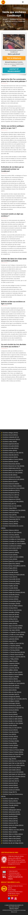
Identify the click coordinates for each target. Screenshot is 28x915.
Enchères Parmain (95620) (10, 736)
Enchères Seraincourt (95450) (11, 790)
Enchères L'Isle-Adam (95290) (11, 630)
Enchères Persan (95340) (10, 739)
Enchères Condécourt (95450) (11, 537)
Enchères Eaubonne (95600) (11, 552)
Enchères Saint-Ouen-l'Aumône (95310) (14, 776)
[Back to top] (24, 911)
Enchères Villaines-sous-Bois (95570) (13, 829)
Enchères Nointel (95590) (10, 725)
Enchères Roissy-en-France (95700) (13, 754)
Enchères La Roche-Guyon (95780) (13, 637)
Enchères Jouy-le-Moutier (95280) (12, 628)
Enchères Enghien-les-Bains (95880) (13, 557)
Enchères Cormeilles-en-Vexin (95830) (13, 541)
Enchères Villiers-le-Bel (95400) (11, 838)
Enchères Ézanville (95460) (10, 572)
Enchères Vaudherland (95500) (11, 814)
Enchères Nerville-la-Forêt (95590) (12, 716)
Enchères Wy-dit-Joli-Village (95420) (13, 843)
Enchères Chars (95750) (10, 515)
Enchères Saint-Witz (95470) (11, 781)
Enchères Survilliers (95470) (11, 798)
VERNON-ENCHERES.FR (16, 905)
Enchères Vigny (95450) (9, 827)
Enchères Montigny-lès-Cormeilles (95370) (15, 699)
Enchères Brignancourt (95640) (11, 499)
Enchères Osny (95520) (9, 734)
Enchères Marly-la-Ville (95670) (11, 681)
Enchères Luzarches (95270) (11, 668)
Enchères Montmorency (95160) (12, 705)
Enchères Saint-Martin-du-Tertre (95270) (14, 774)
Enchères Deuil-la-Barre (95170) (12, 548)
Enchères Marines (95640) (10, 679)
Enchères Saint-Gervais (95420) (12, 767)
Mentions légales (14, 908)
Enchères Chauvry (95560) (10, 523)
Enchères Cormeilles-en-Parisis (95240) (14, 539)
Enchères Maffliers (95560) (10, 670)
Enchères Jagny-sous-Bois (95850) (13, 625)
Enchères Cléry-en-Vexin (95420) (12, 532)
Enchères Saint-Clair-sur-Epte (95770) (13, 763)
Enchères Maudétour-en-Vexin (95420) (14, 683)
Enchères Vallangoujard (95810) (12, 810)
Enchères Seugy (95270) (10, 792)
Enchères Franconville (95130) (11, 579)
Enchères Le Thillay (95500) (11, 659)
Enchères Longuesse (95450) (11, 663)
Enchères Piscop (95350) (10, 743)
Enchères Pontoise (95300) (10, 745)
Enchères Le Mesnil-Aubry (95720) (12, 648)
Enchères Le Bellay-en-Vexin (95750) (13, 643)
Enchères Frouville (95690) (10, 588)
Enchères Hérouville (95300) (11, 621)
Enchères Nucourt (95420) (10, 730)
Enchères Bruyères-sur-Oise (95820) (13, 501)
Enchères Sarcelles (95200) (10, 787)
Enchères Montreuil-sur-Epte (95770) (13, 708)
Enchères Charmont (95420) (11, 512)
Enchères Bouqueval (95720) (11, 492)
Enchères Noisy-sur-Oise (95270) (12, 727)
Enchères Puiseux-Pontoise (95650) (13, 752)
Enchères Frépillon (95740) (10, 586)
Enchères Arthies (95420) (10, 450)
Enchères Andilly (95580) (10, 441)
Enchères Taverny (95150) (10, 801)
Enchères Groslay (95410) (10, 608)
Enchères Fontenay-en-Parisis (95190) (13, 574)
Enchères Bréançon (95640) (11, 497)
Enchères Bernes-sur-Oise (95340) (12, 472)
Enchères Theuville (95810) (10, 805)
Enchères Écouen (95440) (10, 554)
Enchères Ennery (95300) (10, 559)
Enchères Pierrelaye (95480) (11, 741)
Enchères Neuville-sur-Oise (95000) (13, 723)
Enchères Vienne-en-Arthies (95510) (13, 825)
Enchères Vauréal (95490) (10, 816)
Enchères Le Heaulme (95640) (11, 645)
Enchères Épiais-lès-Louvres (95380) (13, 561)
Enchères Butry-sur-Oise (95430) (12, 506)
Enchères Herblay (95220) (10, 619)
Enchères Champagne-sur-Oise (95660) (14, 510)
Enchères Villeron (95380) (10, 832)
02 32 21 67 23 (14, 895)
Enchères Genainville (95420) (11, 594)
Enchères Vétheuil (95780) (10, 821)
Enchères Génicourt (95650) (11, 597)
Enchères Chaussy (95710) (10, 521)
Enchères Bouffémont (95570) (11, 490)
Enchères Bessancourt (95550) (11, 477)
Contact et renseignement (14, 70)
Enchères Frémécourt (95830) (11, 583)
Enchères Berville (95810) (10, 475)
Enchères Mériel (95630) (10, 690)
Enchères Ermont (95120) (10, 570)
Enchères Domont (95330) (10, 550)
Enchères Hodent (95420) (10, 623)
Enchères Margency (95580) (11, 676)
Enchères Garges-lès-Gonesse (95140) (14, 592)
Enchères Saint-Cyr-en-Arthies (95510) (14, 765)
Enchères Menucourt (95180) (11, 688)
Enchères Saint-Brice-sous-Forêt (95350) (14, 761)
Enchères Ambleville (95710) (11, 437)
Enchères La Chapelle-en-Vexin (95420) (14, 632)
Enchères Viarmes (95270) (10, 823)
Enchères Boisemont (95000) (11, 483)
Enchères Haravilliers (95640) (11, 612)
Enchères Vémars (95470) (10, 818)
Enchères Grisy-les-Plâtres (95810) (12, 605)
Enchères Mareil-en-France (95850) (13, 674)
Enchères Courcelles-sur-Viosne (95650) (14, 543)
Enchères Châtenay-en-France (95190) (14, 517)
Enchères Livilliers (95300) (10, 661)
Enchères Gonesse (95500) (10, 599)
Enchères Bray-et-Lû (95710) (11, 495)
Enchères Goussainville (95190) (12, 601)
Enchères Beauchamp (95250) (11, 464)
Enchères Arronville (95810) (10, 448)
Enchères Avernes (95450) (10, 457)
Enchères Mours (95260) (10, 712)
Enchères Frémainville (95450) (11, 581)
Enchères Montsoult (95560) (11, 710)
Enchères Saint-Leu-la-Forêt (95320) (13, 772)
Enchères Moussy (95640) (10, 714)
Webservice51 (14, 911)
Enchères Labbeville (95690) (11, 639)
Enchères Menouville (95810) (11, 685)
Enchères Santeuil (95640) (10, 785)
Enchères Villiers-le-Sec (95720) (12, 841)
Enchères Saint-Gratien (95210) (12, 770)
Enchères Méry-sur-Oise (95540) (12, 692)
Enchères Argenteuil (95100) (11, 444)
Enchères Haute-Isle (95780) (11, 614)
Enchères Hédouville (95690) (11, 617)
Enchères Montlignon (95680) (11, 701)
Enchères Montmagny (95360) (11, 703)
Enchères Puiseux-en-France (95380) (13, 750)
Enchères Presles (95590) (10, 747)
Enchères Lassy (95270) (10, 641)
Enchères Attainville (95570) (10, 455)
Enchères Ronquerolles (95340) (12, 756)
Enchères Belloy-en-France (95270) (13, 470)
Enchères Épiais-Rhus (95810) (11, 563)
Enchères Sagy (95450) (9, 759)
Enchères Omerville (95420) (11, 732)
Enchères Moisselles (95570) (11, 694)
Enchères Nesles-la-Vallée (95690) (12, 719)
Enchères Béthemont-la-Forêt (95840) (13, 479)
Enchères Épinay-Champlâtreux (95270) (14, 566)
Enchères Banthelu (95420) (10, 461)
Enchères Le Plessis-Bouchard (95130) (14, 652)
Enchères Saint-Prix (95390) (11, 778)
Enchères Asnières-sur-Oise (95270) (13, 452)
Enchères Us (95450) (9, 807)
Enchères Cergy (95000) (10, 508)
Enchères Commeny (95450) (11, 534)
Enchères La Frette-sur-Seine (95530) (13, 634)
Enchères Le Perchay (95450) (11, 650)
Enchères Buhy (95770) (9, 503)
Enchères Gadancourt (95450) (11, 590)
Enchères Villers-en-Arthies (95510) (13, 834)
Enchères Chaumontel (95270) (11, 519)
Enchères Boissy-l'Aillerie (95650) (12, 486)
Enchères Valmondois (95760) (11, 812)
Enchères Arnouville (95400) (11, 446)
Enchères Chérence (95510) (11, 530)
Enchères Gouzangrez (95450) (11, 603)
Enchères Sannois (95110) (10, 783)
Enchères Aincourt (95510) (10, 435)
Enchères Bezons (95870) (10, 481)
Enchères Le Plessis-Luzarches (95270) (14, 656)
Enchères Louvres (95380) (10, 665)
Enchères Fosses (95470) (10, 577)
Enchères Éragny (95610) (10, 568)
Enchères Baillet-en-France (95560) (13, 459)
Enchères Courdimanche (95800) (12, 546)
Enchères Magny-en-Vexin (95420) (12, 672)
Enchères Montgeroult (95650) (11, 696)
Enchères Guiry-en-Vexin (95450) (12, 610)
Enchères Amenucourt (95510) (11, 439)
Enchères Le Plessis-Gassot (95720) (13, 654)
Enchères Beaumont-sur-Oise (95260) (13, 466)
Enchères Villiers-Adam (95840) (12, 836)
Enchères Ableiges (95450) (10, 432)
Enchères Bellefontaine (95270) (11, 468)
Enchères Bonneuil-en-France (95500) (13, 488)
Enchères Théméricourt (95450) (12, 803)
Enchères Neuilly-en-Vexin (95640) (12, 721)
